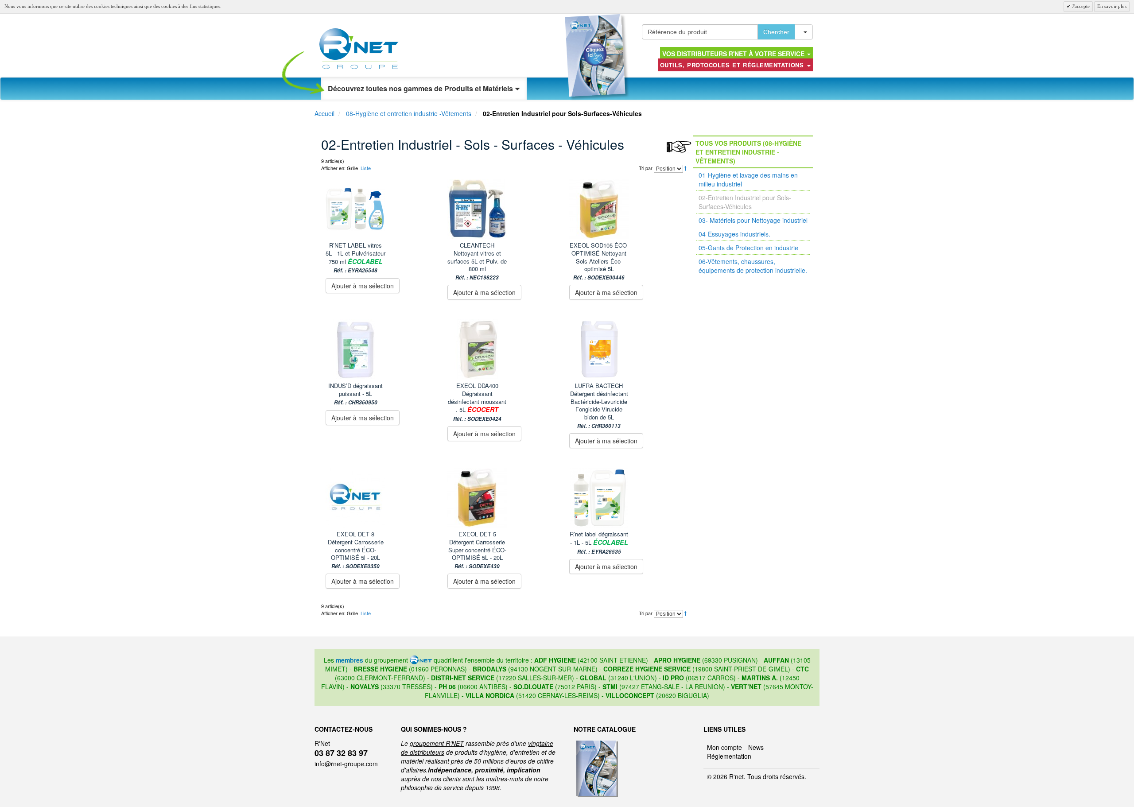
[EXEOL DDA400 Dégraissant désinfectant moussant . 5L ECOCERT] (503, 349)
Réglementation (729, 756)
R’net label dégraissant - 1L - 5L (599, 542)
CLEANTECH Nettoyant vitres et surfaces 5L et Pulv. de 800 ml (477, 261)
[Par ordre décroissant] (685, 167)
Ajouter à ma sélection (362, 285)
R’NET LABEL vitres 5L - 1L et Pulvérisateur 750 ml (355, 257)
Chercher (776, 31)
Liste (366, 167)
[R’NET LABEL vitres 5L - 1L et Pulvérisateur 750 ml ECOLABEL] (382, 209)
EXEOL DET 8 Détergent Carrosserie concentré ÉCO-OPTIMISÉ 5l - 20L (356, 550)
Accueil (324, 113)
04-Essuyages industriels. (734, 233)
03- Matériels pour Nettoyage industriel (753, 220)
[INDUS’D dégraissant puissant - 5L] (382, 349)
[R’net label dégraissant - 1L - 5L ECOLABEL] (625, 498)
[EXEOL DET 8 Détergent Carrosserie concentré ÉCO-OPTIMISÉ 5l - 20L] (382, 498)
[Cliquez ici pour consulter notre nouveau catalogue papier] (595, 55)
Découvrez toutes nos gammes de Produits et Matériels (421, 88)
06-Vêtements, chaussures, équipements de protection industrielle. (753, 266)
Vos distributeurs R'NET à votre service (734, 53)
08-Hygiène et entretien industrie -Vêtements (408, 113)
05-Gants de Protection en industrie (748, 247)
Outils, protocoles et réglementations (733, 65)
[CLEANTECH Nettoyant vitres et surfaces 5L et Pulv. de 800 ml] (503, 209)
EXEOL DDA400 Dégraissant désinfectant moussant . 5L (477, 401)
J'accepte (1080, 6)
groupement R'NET (437, 743)
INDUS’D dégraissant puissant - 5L (355, 393)
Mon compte (724, 747)
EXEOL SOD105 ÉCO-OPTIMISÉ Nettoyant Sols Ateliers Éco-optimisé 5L (599, 261)
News (756, 747)
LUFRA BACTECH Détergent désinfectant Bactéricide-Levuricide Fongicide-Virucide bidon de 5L (599, 405)
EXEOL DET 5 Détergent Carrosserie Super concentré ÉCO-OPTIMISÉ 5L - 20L (477, 550)
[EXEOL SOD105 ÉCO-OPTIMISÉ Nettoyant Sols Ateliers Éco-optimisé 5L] (625, 209)
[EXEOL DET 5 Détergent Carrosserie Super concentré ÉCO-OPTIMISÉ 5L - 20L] (503, 498)
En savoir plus (1111, 6)
